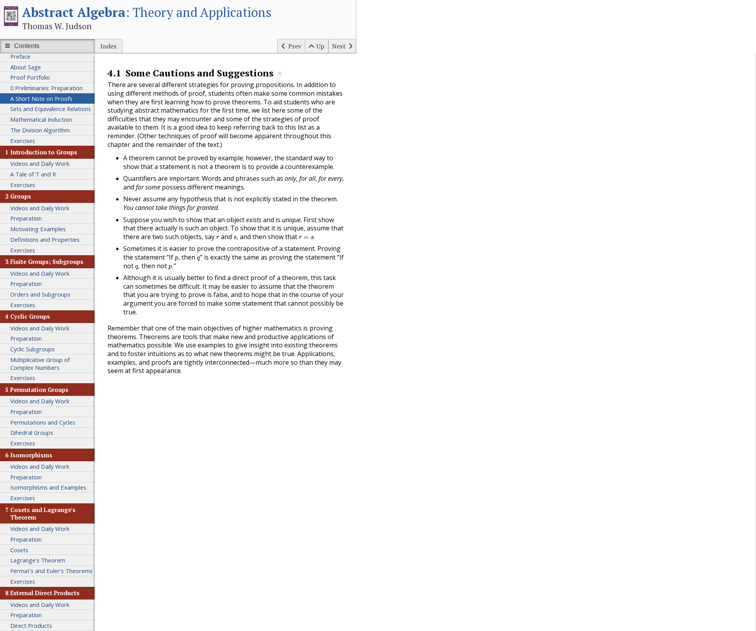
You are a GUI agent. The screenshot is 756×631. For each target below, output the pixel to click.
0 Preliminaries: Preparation (46, 88)
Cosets (19, 550)
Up (320, 46)
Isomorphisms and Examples (48, 487)
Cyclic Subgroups (32, 349)
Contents (26, 46)
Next (339, 46)
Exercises (22, 141)
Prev (294, 46)
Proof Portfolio (30, 77)
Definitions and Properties (45, 239)
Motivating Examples (38, 229)
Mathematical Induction (41, 119)
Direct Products (31, 625)
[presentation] (217, 238)
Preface (20, 56)
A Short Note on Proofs (41, 98)
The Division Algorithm (40, 130)
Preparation (26, 218)
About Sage (25, 67)
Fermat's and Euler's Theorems (51, 571)
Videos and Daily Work (39, 163)
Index (108, 46)
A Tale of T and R (33, 174)
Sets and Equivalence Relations (50, 109)
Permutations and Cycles (42, 422)
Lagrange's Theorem (37, 560)
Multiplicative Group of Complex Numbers (40, 363)
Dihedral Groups (31, 432)
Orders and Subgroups (40, 294)
